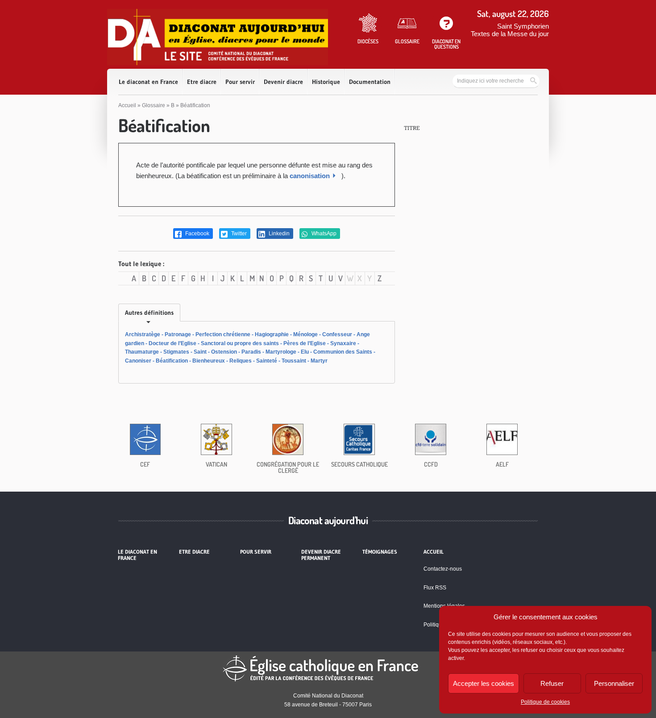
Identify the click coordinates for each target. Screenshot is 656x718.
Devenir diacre (283, 82)
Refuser (552, 683)
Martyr (319, 361)
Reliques (240, 361)
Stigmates (176, 352)
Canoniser (138, 361)
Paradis (251, 352)
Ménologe (305, 334)
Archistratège (142, 334)
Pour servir (240, 82)
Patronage (178, 334)
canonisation (310, 176)
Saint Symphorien (523, 26)
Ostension (224, 352)
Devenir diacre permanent (321, 555)
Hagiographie (272, 334)
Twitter (238, 233)
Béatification (172, 361)
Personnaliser (614, 683)
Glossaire (153, 105)
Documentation (369, 82)
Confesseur (337, 334)
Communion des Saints (342, 352)
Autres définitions (149, 313)
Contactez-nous (442, 569)
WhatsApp (323, 233)
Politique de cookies (545, 702)
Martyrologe (281, 352)
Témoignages (379, 552)
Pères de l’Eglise (304, 343)
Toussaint (294, 361)
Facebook (196, 233)
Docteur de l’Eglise (172, 343)
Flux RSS (434, 587)
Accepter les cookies (483, 683)
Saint (200, 352)
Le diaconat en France (148, 82)
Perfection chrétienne (222, 334)
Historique (326, 82)
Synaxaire (343, 343)
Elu (305, 352)
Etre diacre (201, 82)
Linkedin (278, 233)
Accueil (127, 105)
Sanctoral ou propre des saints (240, 343)
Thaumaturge (142, 352)
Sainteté (266, 361)
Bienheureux (208, 361)
